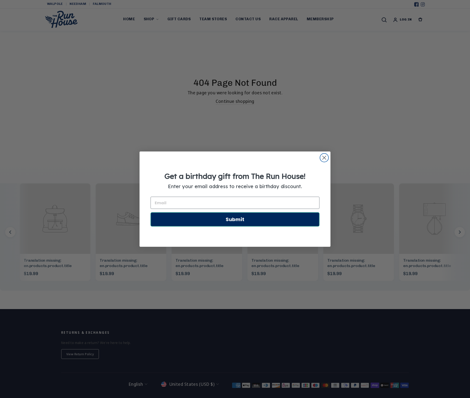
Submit (235, 219)
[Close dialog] (324, 157)
